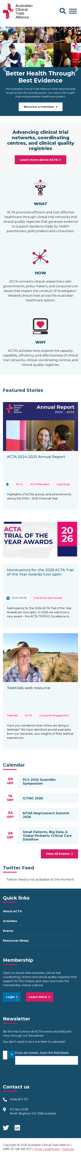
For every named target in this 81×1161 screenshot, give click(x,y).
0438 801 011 (19, 1099)
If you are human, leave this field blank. (42, 1052)
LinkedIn (18, 1126)
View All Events (58, 854)
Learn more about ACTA (39, 160)
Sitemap (68, 1149)
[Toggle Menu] (73, 11)
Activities (10, 921)
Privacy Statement (47, 1149)
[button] (4, 69)
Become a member (39, 107)
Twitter (6, 1126)
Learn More (38, 997)
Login (10, 997)
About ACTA (12, 911)
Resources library (16, 940)
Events (8, 931)
